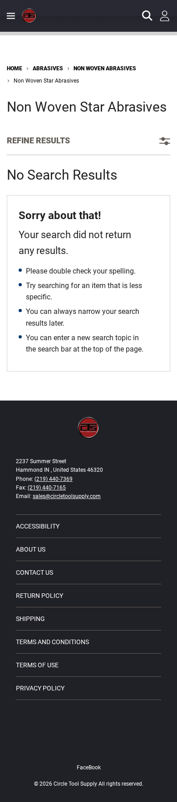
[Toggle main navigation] (11, 16)
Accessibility (37, 526)
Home (14, 68)
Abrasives (48, 68)
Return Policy (39, 595)
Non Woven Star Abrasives (46, 81)
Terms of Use (37, 665)
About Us (30, 549)
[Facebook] (88, 748)
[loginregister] (164, 15)
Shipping (30, 618)
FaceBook (89, 767)
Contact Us (34, 572)
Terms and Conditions (52, 642)
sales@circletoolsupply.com (67, 496)
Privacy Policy (40, 688)
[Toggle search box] (147, 16)
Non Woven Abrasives (105, 68)
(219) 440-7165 (47, 487)
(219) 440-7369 (53, 479)
